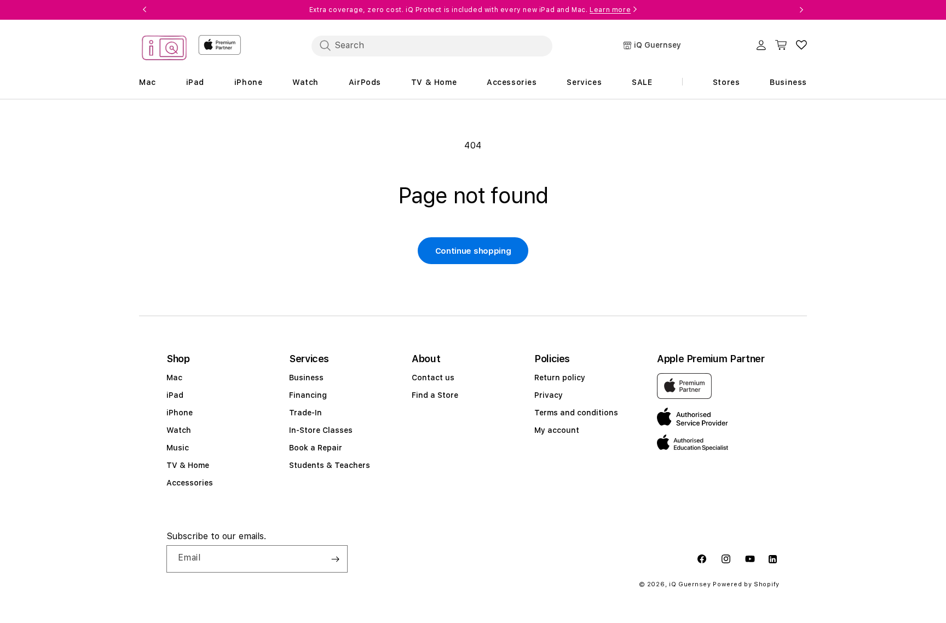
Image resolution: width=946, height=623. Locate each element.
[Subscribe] (335, 559)
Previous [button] (144, 9)
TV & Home (187, 465)
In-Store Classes (321, 430)
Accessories (189, 482)
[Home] (164, 49)
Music (177, 447)
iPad (174, 395)
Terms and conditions (576, 412)
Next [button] (801, 9)
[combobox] (432, 45)
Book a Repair (315, 447)
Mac (174, 377)
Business (306, 377)
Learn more (610, 10)
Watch (178, 430)
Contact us (433, 377)
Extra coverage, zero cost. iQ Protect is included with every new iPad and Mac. (470, 10)
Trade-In (305, 412)
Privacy (548, 395)
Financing (308, 395)
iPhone (179, 412)
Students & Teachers (329, 465)
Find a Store (435, 395)
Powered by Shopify (746, 584)
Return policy (559, 377)
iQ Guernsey (690, 584)
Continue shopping (473, 251)
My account (556, 430)
